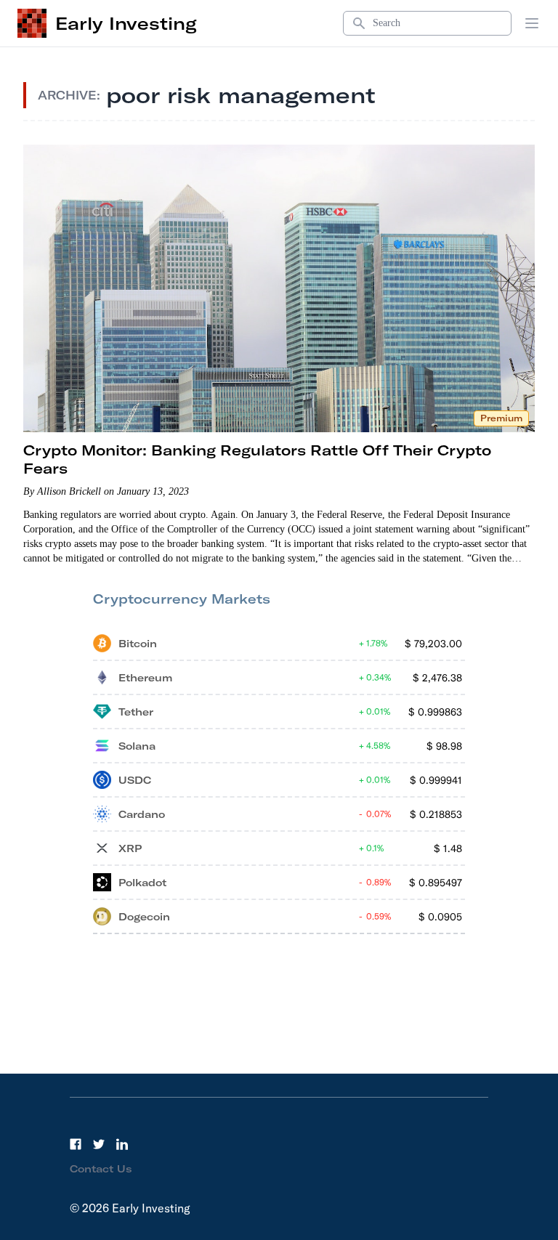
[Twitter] (99, 1144)
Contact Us (101, 1168)
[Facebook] (75, 1144)
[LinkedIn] (122, 1144)
